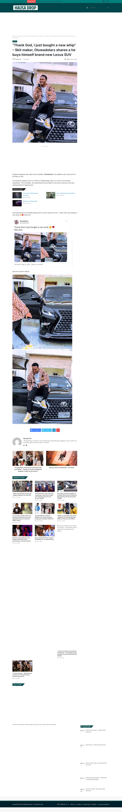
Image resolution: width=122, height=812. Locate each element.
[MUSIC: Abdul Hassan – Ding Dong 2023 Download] (83, 769)
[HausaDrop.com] (25, 8)
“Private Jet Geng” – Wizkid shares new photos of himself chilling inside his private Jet (22, 675)
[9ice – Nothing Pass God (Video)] (50, 195)
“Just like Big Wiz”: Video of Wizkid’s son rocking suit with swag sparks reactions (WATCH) (44, 517)
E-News (20, 36)
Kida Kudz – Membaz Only (30, 201)
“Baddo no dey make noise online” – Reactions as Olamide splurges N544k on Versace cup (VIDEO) (67, 517)
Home (15, 36)
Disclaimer (94, 804)
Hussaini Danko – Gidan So (43, 1)
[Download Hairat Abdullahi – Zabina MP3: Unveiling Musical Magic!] (83, 781)
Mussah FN (18, 59)
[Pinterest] (58, 430)
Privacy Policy (86, 804)
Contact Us (79, 804)
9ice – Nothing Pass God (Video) (66, 193)
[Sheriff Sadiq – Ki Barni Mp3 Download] (83, 752)
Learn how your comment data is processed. (44, 724)
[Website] (24, 445)
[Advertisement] (61, 21)
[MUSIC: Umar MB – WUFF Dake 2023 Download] (83, 792)
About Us (72, 804)
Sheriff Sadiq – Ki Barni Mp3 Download (96, 744)
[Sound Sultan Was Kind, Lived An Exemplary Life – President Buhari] (45, 530)
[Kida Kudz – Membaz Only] (17, 203)
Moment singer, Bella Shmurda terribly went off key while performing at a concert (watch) (21, 539)
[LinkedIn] (54, 430)
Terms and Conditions (103, 804)
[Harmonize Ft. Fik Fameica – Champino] (17, 195)
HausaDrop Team (38, 804)
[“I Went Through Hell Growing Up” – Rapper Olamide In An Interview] (22, 486)
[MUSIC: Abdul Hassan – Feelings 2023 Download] (83, 736)
